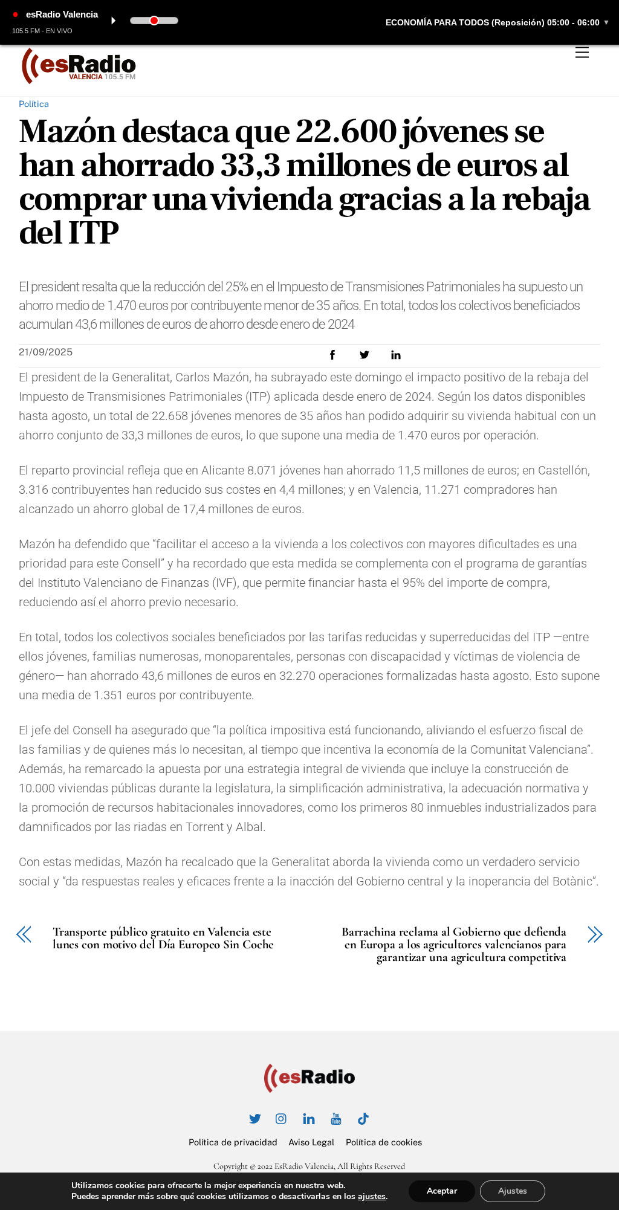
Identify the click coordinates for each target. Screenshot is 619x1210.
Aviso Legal (311, 1142)
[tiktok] (363, 1117)
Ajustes (512, 1191)
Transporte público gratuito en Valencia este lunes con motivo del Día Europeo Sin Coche (163, 938)
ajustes (372, 1196)
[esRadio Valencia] (79, 81)
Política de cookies (384, 1142)
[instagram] (282, 1117)
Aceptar (442, 1191)
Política (34, 104)
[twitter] (254, 1117)
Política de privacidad (233, 1142)
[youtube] (336, 1117)
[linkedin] (309, 1117)
